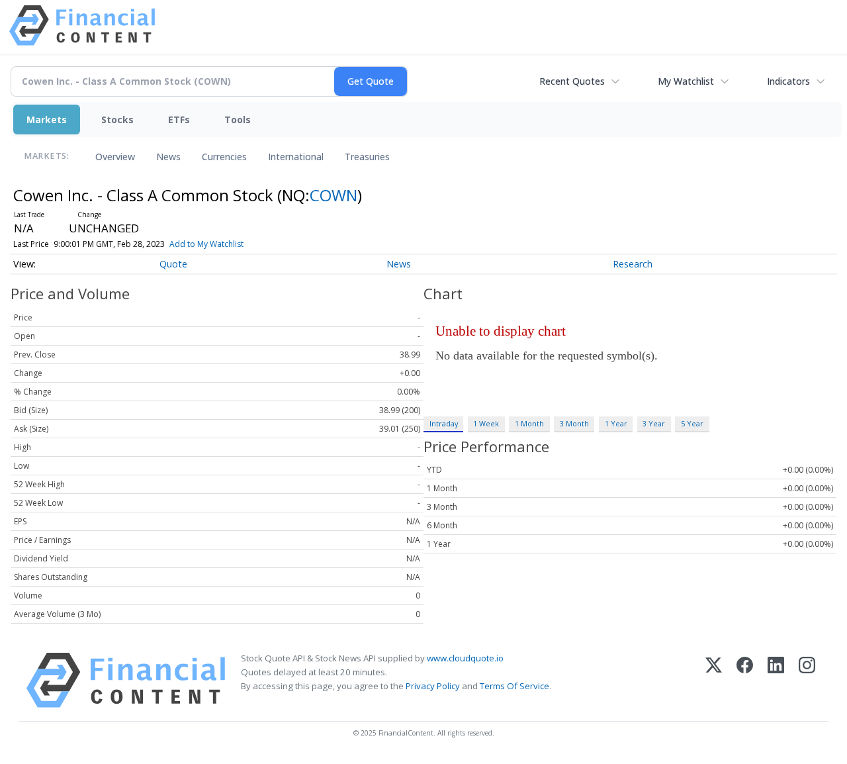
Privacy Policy (433, 686)
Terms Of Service (514, 686)
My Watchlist (686, 81)
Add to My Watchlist (206, 244)
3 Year (654, 423)
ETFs (179, 119)
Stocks (117, 119)
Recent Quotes (572, 81)
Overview (115, 156)
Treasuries (367, 156)
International (296, 156)
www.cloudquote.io (465, 658)
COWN (333, 195)
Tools (237, 119)
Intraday (443, 423)
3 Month (574, 423)
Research (632, 264)
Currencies (224, 156)
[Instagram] (807, 680)
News (168, 156)
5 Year (692, 423)
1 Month (529, 423)
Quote (173, 264)
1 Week (486, 423)
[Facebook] (744, 680)
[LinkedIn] (775, 680)
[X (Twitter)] (713, 680)
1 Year (616, 423)
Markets (46, 119)
